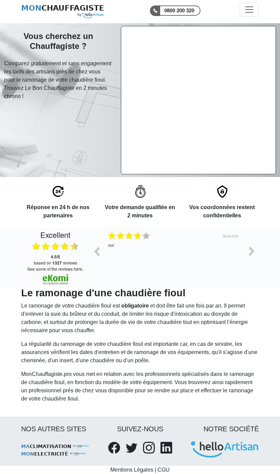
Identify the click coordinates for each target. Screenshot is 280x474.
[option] (174, 256)
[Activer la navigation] (249, 9)
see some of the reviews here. (55, 269)
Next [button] (252, 251)
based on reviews (55, 260)
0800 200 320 (179, 10)
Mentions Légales (131, 470)
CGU (163, 470)
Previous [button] (97, 251)
